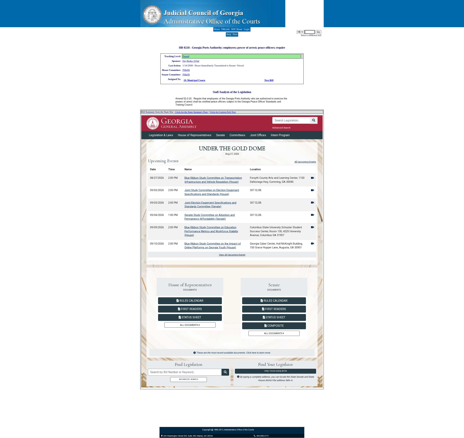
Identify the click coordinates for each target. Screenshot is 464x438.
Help (229, 34)
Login (247, 29)
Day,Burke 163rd (191, 61)
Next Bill (269, 80)
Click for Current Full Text (223, 112)
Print (235, 34)
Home (217, 29)
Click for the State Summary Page (191, 112)
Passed (186, 56)
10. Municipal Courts (194, 80)
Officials (225, 29)
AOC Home (236, 29)
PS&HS (186, 70)
